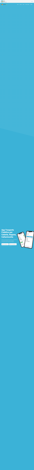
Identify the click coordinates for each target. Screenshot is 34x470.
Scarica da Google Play (13, 244)
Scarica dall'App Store (5, 244)
